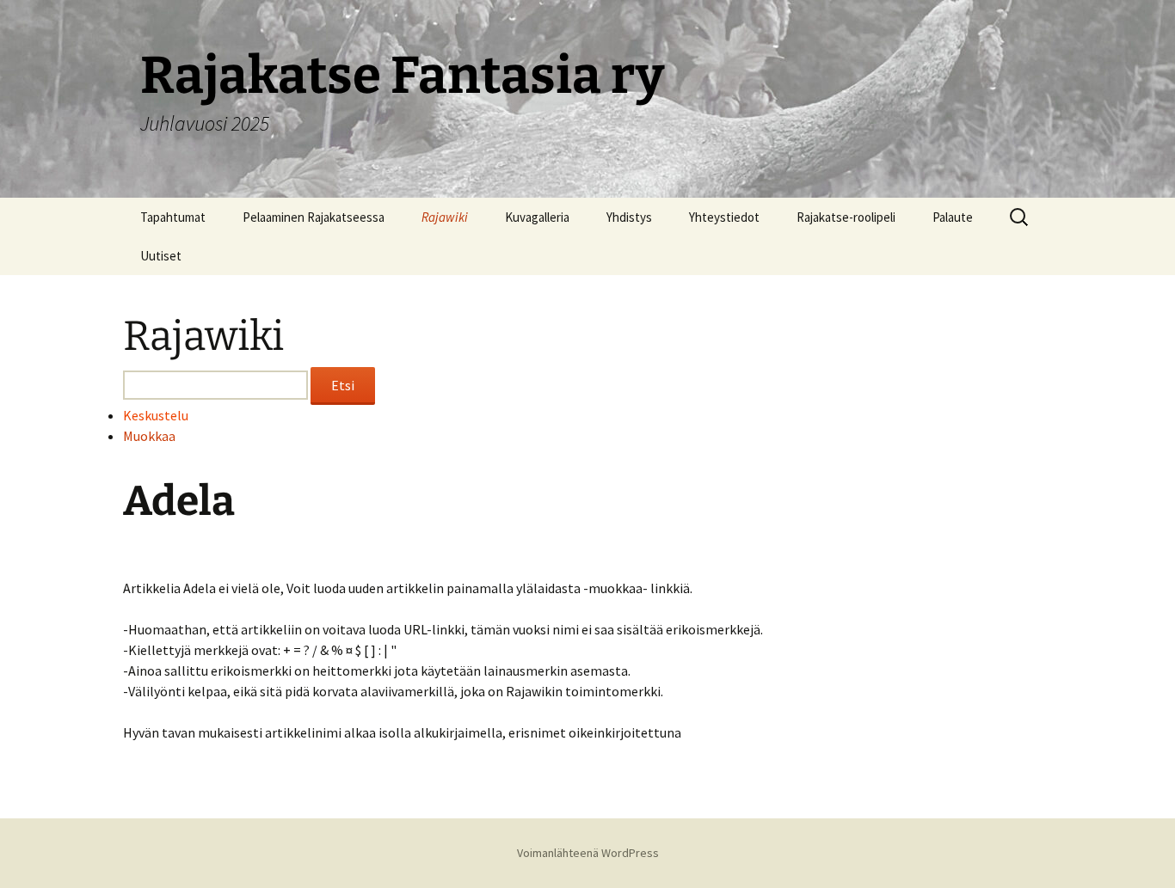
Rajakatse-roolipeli (846, 217)
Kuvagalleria (537, 217)
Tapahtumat (173, 217)
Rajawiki (444, 217)
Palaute (952, 217)
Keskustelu (155, 415)
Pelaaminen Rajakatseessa (313, 217)
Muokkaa (149, 435)
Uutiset (160, 256)
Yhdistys (629, 217)
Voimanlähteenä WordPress (588, 852)
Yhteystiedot (724, 217)
